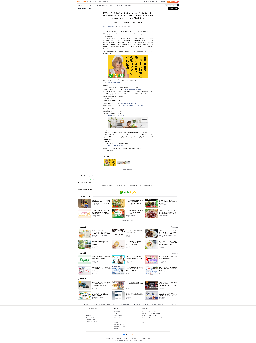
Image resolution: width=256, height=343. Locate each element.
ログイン (116, 313)
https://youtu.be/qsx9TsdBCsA (114, 82)
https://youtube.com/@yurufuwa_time (132, 89)
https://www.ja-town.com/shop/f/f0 (115, 145)
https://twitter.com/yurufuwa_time (128, 103)
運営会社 (108, 338)
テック (120, 5)
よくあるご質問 (117, 319)
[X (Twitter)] (88, 179)
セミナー (116, 328)
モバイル (125, 5)
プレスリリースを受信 (160, 1)
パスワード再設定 (118, 315)
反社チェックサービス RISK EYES (149, 322)
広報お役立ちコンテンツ (91, 321)
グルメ (87, 5)
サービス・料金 (89, 313)
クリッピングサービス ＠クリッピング (150, 311)
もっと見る (174, 227)
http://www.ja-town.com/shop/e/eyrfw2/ (116, 115)
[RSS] (132, 334)
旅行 (91, 5)
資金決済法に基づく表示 (145, 338)
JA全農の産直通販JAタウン (108, 26)
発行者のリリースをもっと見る (128, 220)
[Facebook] (85, 179)
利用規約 (125, 338)
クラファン (134, 5)
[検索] (178, 5)
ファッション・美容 (97, 5)
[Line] (90, 179)
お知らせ (116, 322)
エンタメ (83, 5)
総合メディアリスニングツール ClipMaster (151, 313)
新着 (79, 5)
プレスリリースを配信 (149, 1)
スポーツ (111, 5)
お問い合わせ (117, 317)
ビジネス (116, 5)
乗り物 (129, 5)
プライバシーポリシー (133, 338)
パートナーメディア (90, 317)
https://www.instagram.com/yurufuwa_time (133, 105)
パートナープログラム (116, 338)
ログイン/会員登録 (174, 1)
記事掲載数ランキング (91, 319)
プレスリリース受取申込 (119, 324)
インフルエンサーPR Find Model (149, 315)
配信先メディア (89, 315)
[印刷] (93, 179)
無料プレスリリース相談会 (119, 326)
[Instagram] (129, 334)
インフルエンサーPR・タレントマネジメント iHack (152, 317)
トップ (78, 304)
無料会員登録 (117, 311)
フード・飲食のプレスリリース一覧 (89, 304)
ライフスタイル (105, 5)
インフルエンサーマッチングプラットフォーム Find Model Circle (155, 319)
